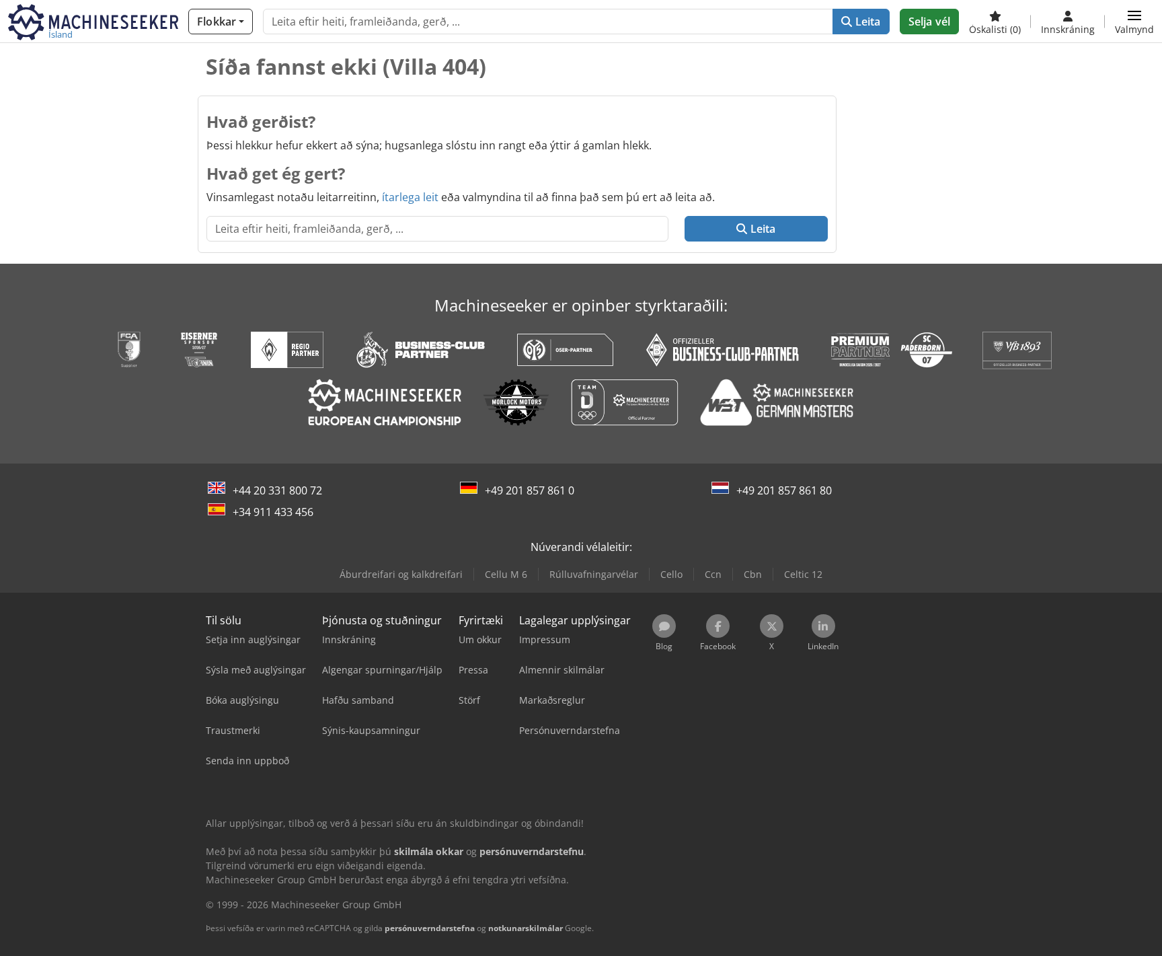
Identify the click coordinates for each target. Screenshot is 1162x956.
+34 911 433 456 (273, 512)
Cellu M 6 (506, 574)
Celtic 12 (803, 574)
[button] (1134, 21)
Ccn (713, 574)
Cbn (753, 574)
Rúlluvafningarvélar (593, 574)
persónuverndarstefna (430, 928)
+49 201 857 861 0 (529, 490)
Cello (671, 574)
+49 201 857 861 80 (784, 490)
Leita (867, 21)
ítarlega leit (410, 197)
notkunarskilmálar (525, 928)
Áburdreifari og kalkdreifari (401, 574)
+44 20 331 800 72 (277, 490)
